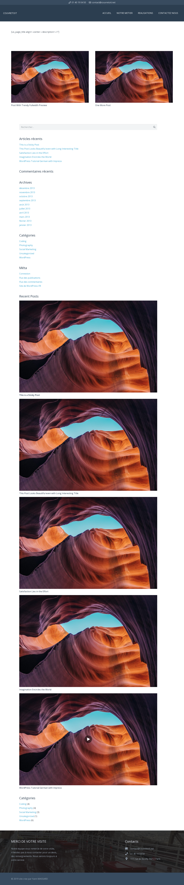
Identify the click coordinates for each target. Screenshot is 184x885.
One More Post (103, 105)
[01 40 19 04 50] (127, 854)
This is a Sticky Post (29, 144)
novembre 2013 (27, 192)
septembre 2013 (27, 200)
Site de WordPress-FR (30, 285)
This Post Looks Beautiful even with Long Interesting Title (48, 148)
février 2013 (25, 220)
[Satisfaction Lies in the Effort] (88, 498)
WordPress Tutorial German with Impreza (40, 161)
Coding (22, 241)
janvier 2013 (25, 225)
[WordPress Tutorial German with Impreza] (88, 695)
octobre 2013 (26, 196)
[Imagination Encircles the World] (88, 596)
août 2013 (24, 204)
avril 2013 (24, 212)
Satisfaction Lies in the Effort (33, 152)
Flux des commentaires (30, 281)
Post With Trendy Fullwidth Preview (29, 105)
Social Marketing (27, 249)
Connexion (24, 273)
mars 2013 (24, 216)
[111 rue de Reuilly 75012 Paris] (127, 859)
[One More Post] (134, 52)
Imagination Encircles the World (35, 156)
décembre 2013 (27, 188)
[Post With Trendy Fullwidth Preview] (50, 52)
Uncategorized (26, 253)
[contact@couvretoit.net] (127, 849)
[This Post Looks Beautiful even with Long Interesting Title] (88, 400)
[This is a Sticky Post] (88, 302)
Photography (26, 245)
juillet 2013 (24, 208)
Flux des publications (29, 277)
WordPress (24, 257)
